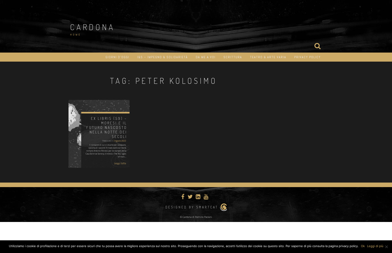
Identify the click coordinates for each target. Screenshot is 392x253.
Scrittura (232, 57)
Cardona (92, 27)
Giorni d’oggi (117, 57)
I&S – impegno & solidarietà (162, 57)
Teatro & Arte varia (268, 57)
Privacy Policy (307, 57)
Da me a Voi (206, 57)
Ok (363, 246)
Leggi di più (375, 246)
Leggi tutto (120, 163)
